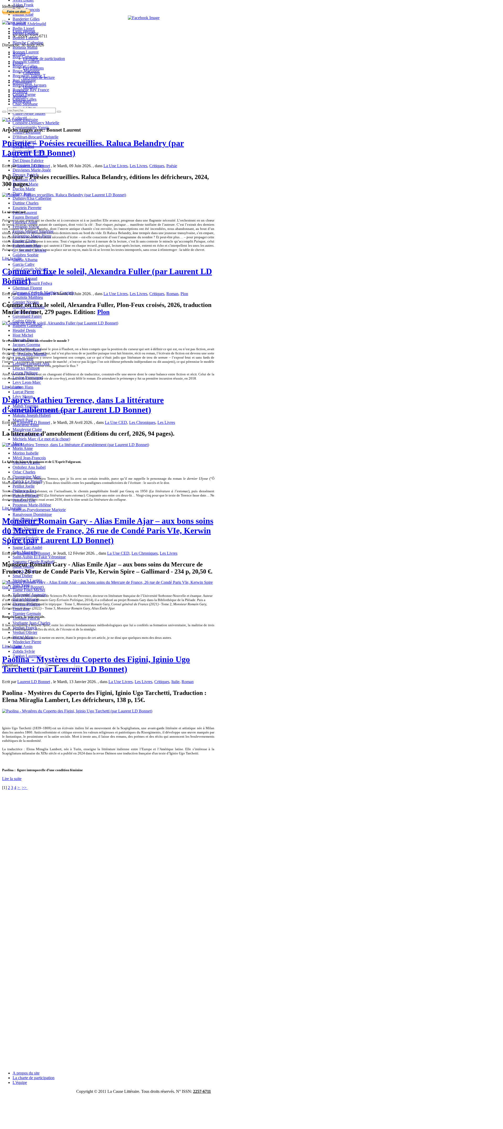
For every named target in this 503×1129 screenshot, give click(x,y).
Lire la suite (11, 258)
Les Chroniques (142, 422)
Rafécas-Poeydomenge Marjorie (39, 509)
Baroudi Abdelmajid (29, 23)
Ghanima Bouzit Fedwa (32, 283)
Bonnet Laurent (26, 52)
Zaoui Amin (22, 646)
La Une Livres (115, 166)
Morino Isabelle (26, 453)
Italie (175, 681)
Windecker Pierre (27, 642)
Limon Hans (23, 387)
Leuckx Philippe (26, 368)
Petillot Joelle (24, 486)
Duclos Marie (24, 189)
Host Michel (23, 335)
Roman (172, 293)
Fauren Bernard (26, 217)
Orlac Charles (24, 472)
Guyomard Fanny (27, 316)
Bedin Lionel (23, 28)
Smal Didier (22, 576)
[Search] (4, 111)
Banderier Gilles (26, 19)
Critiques (156, 166)
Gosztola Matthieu (28, 297)
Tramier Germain (27, 613)
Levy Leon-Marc (27, 382)
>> (25, 787)
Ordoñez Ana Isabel (29, 467)
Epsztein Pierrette (27, 208)
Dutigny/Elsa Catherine (32, 198)
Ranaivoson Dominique (32, 514)
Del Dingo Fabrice (28, 160)
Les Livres (138, 166)
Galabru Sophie (26, 255)
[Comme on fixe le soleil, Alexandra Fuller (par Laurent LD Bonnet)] (60, 323)
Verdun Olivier (25, 632)
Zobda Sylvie (24, 651)
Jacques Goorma (26, 344)
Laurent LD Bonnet (33, 166)
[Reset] (59, 111)
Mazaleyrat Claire (27, 429)
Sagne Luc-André (27, 547)
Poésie (171, 166)
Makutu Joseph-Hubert (32, 415)
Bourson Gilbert (26, 61)
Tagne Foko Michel (29, 590)
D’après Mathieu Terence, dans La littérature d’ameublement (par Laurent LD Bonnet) (83, 404)
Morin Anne (23, 448)
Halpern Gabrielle (27, 325)
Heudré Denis (24, 330)
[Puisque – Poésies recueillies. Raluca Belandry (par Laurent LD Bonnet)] (64, 195)
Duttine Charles (26, 203)
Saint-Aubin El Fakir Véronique (39, 557)
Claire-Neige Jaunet (29, 113)
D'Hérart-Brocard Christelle (35, 137)
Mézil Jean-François (29, 458)
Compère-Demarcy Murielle (36, 123)
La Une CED (116, 422)
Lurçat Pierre (23, 392)
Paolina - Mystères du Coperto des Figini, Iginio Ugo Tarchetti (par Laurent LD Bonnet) (96, 664)
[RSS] (14, 22)
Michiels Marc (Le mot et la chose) (41, 439)
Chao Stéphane (25, 104)
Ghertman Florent (27, 288)
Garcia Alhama (25, 259)
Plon (184, 293)
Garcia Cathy (24, 264)
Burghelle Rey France (31, 90)
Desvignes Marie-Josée (32, 170)
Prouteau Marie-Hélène (32, 505)
